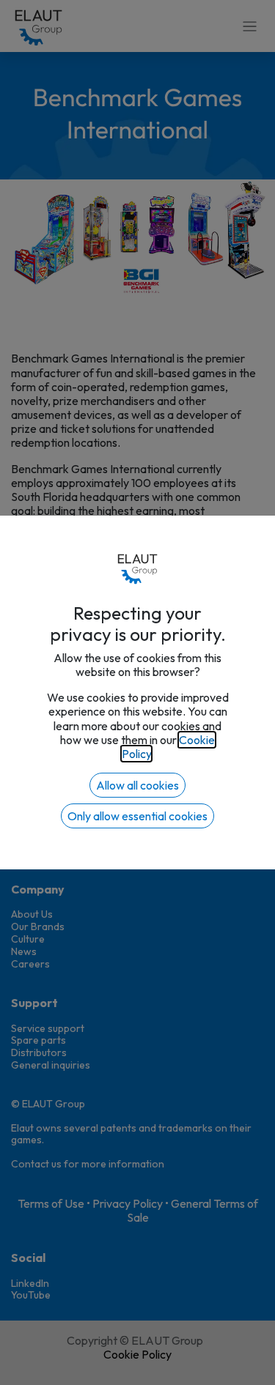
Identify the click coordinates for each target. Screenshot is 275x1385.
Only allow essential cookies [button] (137, 816)
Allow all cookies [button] (137, 785)
